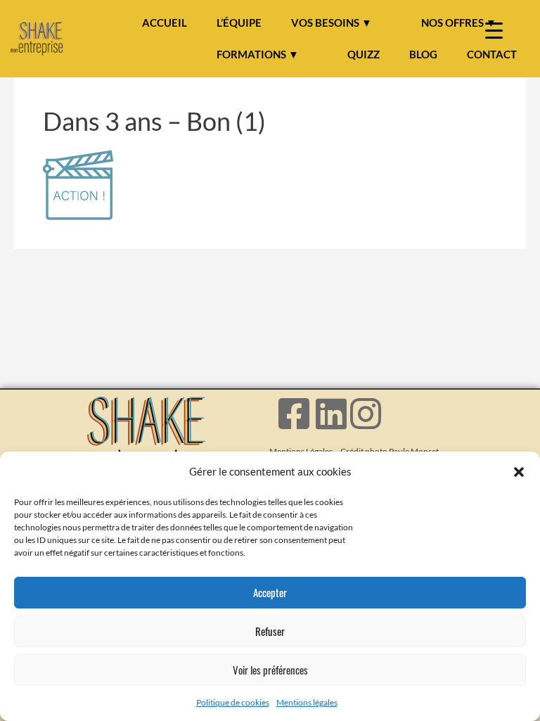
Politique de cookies (232, 702)
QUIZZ (363, 54)
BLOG (423, 54)
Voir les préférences (270, 669)
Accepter (270, 592)
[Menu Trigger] (494, 30)
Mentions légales (307, 702)
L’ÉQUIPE (239, 22)
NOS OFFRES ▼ (458, 22)
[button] (519, 472)
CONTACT (492, 54)
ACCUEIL (164, 22)
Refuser (270, 631)
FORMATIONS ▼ (258, 54)
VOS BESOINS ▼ (331, 22)
